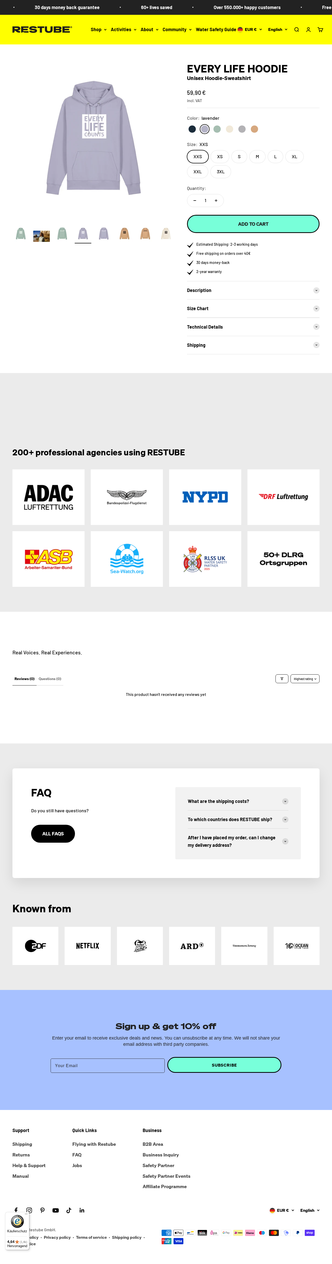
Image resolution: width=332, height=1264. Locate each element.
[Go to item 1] (20, 234)
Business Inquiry (161, 1155)
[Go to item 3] (62, 234)
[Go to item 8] (166, 234)
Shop (96, 29)
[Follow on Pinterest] (42, 1210)
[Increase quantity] (216, 200)
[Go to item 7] (145, 234)
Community (174, 29)
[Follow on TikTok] (68, 1210)
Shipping (22, 1144)
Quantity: (196, 188)
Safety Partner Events (166, 1176)
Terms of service (91, 1237)
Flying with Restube (94, 1144)
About (147, 29)
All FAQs (53, 833)
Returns (21, 1155)
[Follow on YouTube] (55, 1210)
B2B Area (153, 1144)
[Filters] (281, 678)
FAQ (76, 1155)
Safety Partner (158, 1165)
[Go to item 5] (103, 234)
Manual (20, 1176)
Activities (121, 29)
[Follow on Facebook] (15, 1210)
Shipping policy (127, 1237)
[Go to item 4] (83, 234)
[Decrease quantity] (194, 200)
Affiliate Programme (165, 1186)
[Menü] (26, 1215)
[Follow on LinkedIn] (82, 1210)
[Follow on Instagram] (29, 1210)
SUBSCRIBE (224, 1065)
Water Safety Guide (216, 29)
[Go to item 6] (124, 234)
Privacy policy (57, 1237)
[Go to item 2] (41, 237)
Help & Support (29, 1165)
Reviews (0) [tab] (24, 678)
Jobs (77, 1165)
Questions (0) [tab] (50, 678)
